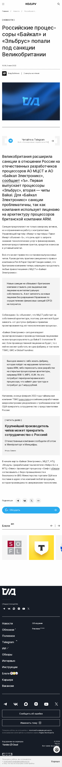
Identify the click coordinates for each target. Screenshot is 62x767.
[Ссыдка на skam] (7, 754)
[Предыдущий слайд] (52, 526)
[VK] (25, 500)
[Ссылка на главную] (9, 591)
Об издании (37, 623)
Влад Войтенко (13, 73)
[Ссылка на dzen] (19, 609)
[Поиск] (58, 4)
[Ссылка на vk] (9, 609)
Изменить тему (28, 723)
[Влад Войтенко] (4, 73)
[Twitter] (31, 500)
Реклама (37, 629)
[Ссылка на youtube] (24, 609)
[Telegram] (18, 500)
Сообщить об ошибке (31, 713)
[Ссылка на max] (14, 609)
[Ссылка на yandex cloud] (12, 745)
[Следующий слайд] (59, 526)
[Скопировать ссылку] (38, 500)
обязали (55, 468)
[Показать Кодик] (56, 749)
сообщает (11, 180)
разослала (24, 399)
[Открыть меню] (3, 4)
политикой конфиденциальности (40, 730)
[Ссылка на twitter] (28, 609)
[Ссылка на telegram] (4, 609)
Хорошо (55, 761)
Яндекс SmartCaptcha (46, 733)
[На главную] (31, 4)
